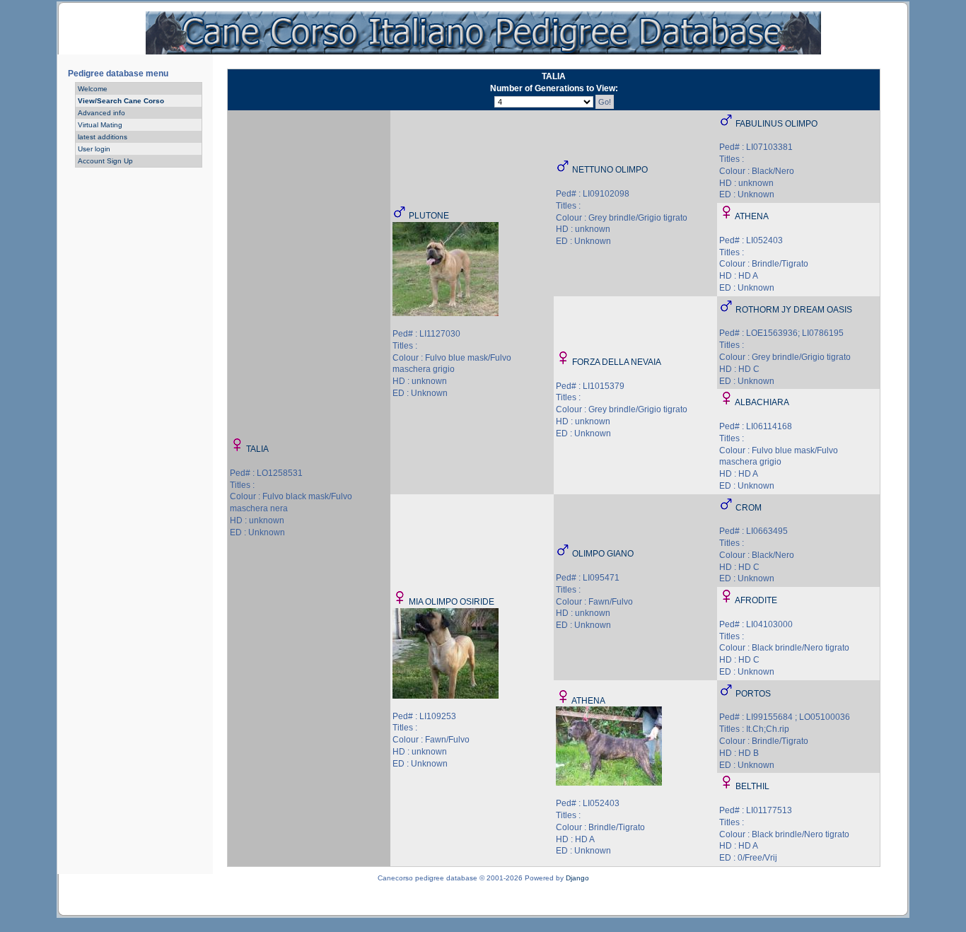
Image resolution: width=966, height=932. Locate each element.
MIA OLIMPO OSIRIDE (451, 602)
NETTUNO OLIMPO (610, 170)
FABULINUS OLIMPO (776, 124)
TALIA (257, 449)
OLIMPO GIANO (603, 554)
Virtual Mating (100, 125)
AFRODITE (756, 600)
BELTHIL (752, 786)
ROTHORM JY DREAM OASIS (793, 310)
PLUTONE (429, 216)
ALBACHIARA (762, 402)
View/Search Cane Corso (121, 101)
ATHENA (752, 216)
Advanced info (101, 113)
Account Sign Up (105, 161)
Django (577, 878)
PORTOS (753, 694)
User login (94, 149)
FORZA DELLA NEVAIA (616, 362)
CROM (748, 508)
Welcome (92, 89)
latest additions (102, 137)
